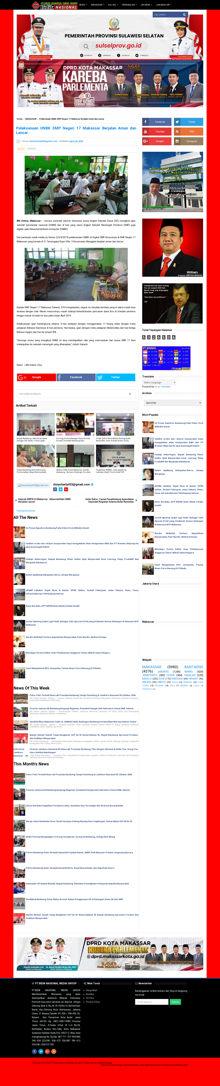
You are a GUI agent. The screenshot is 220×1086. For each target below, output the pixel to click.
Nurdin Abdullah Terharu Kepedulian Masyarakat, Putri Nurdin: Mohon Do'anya (66, 637)
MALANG (146, 682)
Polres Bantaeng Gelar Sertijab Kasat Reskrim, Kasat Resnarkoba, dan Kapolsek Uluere (70, 868)
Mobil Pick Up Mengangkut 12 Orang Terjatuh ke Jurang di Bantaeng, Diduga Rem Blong (70, 837)
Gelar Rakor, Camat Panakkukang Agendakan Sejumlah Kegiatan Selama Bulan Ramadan (109, 500)
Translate (165, 386)
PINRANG (187, 682)
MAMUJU (147, 678)
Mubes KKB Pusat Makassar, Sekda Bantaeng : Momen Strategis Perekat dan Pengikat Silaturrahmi (73, 472)
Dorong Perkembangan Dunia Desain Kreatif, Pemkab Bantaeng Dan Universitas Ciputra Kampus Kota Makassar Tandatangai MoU (73, 441)
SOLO (172, 685)
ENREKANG (177, 678)
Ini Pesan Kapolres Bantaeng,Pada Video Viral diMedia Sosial (57, 528)
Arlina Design (116, 1065)
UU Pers (90, 998)
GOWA (171, 675)
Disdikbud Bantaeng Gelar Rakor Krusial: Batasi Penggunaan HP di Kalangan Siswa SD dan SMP (74, 899)
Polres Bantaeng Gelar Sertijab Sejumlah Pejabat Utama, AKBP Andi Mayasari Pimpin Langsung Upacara (79, 852)
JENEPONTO (149, 675)
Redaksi (90, 994)
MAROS (162, 682)
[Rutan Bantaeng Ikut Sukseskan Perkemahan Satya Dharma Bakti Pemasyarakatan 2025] (36, 456)
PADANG (184, 685)
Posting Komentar (26, 511)
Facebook (76, 377)
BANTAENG (193, 667)
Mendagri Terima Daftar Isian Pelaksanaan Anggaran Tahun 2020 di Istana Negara (68, 653)
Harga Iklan (91, 990)
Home (20, 119)
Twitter (115, 377)
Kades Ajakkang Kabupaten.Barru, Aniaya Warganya (52, 575)
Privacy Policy (93, 1002)
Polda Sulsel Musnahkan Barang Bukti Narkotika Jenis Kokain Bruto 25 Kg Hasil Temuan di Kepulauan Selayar (113, 440)
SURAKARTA (147, 689)
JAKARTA (163, 671)
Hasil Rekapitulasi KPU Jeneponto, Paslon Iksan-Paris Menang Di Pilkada (63, 668)
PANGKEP (193, 678)
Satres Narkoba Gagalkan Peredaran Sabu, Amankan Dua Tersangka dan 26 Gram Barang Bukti (74, 805)
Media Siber (182, 1065)
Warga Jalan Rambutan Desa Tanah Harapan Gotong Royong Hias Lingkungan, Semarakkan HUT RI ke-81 (79, 821)
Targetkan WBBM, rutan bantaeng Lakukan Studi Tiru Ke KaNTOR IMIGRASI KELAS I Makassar (111, 472)
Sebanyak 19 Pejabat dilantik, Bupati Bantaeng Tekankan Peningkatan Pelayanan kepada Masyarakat (77, 883)
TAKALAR (189, 675)
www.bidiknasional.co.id (151, 1065)
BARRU (189, 671)
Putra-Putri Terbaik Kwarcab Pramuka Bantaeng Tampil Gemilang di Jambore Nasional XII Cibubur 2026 (83, 695)
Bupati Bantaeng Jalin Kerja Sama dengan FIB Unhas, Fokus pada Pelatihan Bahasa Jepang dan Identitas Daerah (34, 441)
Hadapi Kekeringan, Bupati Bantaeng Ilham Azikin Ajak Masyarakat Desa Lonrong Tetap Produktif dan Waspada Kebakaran (179, 458)
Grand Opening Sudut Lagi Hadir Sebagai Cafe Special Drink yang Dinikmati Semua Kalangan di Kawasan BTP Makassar (179, 521)
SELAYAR (159, 685)
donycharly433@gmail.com (71, 484)
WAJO (175, 682)
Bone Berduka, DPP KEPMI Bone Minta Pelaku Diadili (53, 606)
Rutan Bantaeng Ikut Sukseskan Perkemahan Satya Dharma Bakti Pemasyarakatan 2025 (31, 472)
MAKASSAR (31, 119)
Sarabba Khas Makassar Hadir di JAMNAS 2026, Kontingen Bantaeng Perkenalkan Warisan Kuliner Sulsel (83, 722)
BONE (162, 678)
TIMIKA (196, 686)
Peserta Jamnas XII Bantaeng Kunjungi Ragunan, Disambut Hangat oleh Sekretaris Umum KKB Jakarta (82, 708)
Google (36, 377)
